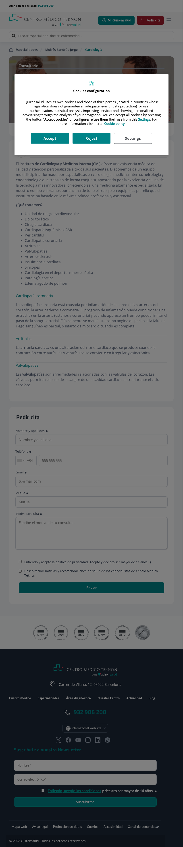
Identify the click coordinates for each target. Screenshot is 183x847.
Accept (50, 138)
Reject (91, 138)
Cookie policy (114, 123)
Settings (133, 138)
